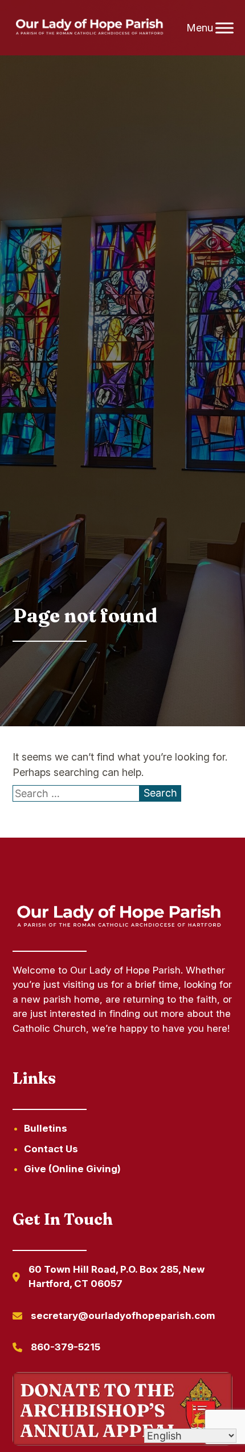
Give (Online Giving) (72, 1169)
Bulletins (45, 1128)
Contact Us (51, 1149)
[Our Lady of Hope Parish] (92, 28)
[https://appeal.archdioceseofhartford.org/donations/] (123, 1411)
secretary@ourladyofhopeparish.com (123, 1315)
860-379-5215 (65, 1347)
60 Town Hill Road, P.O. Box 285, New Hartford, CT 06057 (116, 1277)
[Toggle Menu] (224, 27)
